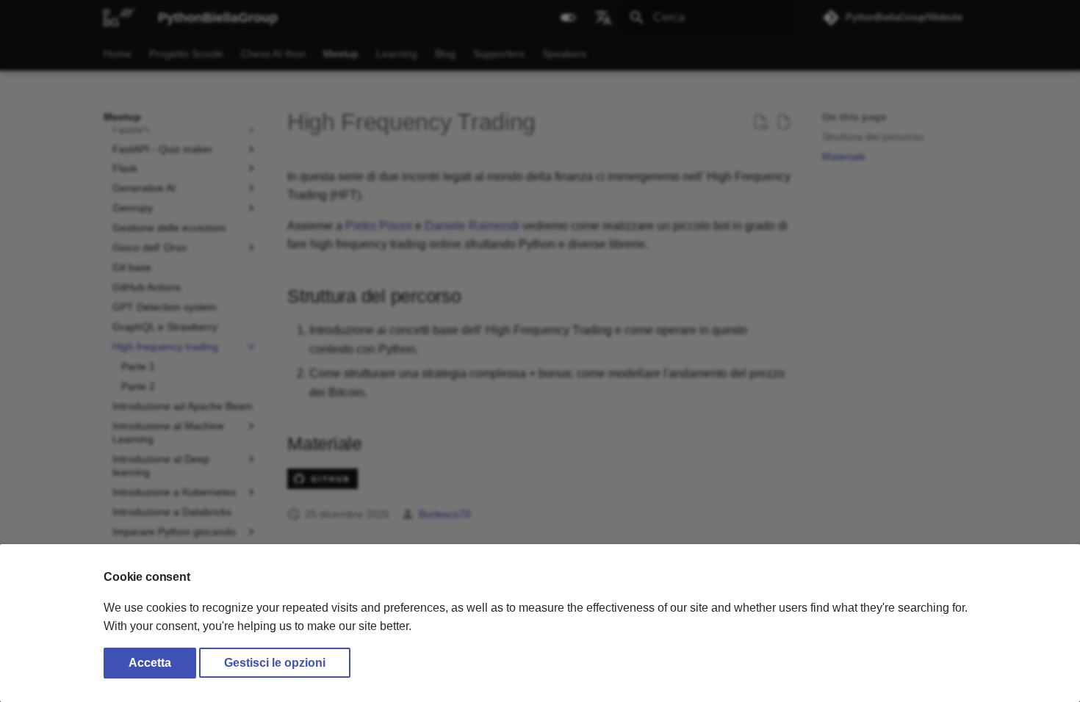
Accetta (150, 662)
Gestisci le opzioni (274, 662)
